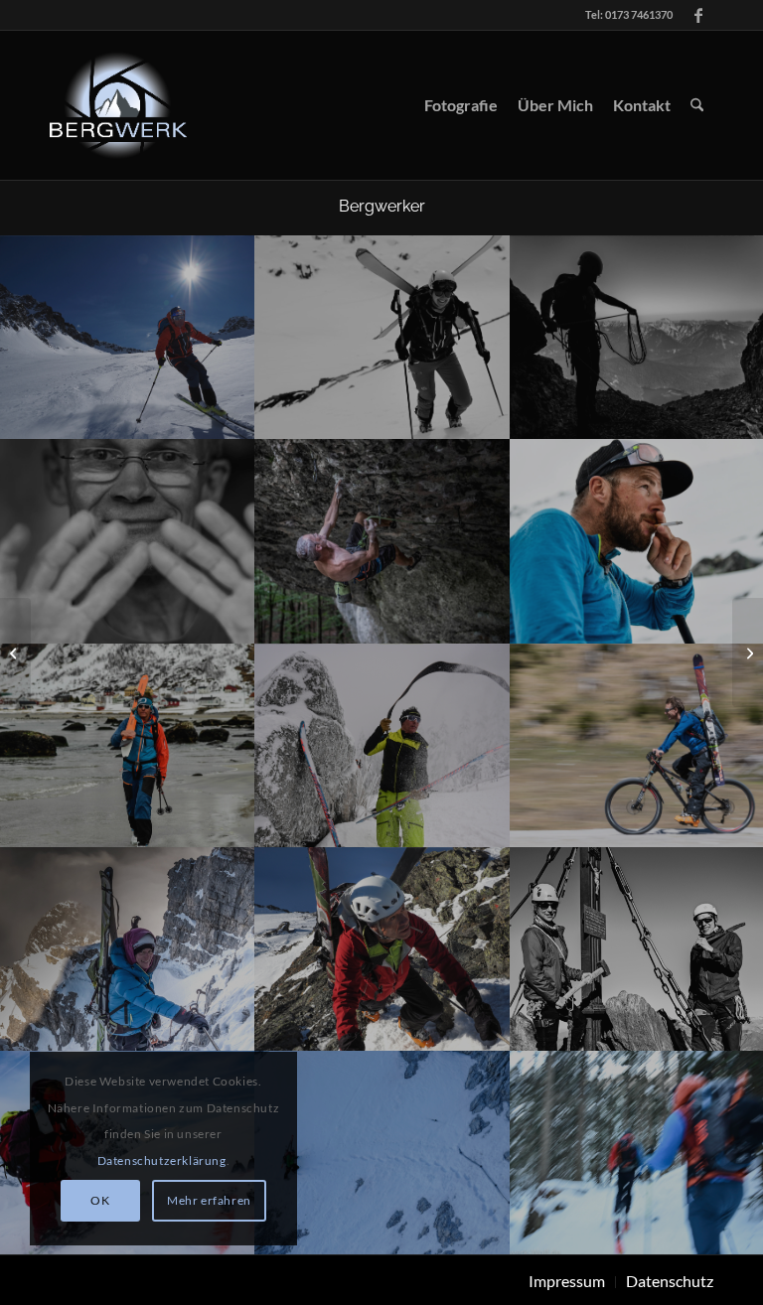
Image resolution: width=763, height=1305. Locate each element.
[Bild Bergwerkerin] (127, 949)
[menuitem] (461, 105)
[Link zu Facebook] (698, 15)
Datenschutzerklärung (162, 1160)
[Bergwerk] (15, 652)
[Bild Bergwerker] (127, 337)
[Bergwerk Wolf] (119, 105)
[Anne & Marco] (747, 652)
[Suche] (697, 105)
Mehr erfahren (209, 1200)
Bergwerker (382, 206)
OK (99, 1200)
